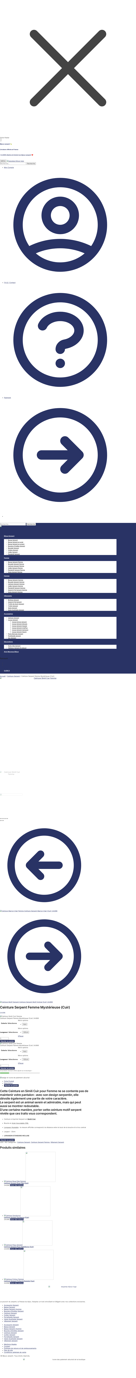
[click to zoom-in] (44, 721)
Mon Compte (9, 167)
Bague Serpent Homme (12, 1309)
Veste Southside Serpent (13, 1319)
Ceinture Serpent (13, 676)
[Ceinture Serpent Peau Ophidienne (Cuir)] (28, 1245)
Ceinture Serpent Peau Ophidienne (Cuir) (19, 1247)
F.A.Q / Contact (10, 283)
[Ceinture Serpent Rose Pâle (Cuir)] (30, 1181)
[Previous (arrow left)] (1, 820)
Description (8, 1083)
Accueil (2, 676)
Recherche (31, 164)
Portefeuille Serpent (11, 1317)
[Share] (3, 818)
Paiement (7, 398)
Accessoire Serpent (11, 1305)
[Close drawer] (1, 140)
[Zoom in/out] (7, 818)
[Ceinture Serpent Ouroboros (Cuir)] (27, 1216)
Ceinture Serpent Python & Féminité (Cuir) (19, 1281)
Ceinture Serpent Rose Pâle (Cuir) (16, 1183)
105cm (25, 1032)
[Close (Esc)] (1, 818)
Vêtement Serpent (57, 1142)
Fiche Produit (9, 1081)
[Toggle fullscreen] (5, 818)
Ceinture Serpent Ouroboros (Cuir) (16, 1217)
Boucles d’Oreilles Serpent (14, 1311)
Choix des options (17, 1185)
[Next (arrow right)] (3, 820)
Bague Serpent (9, 1307)
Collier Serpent (9, 1315)
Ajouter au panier (7, 1041)
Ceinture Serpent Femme (40, 1142)
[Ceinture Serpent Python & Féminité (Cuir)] (28, 1279)
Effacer (20, 1036)
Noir (24, 1024)
